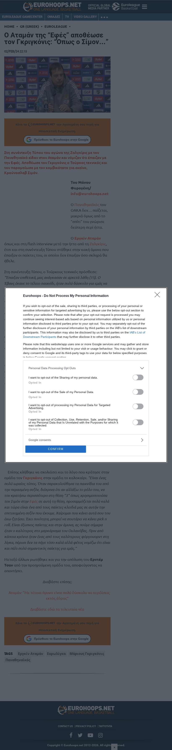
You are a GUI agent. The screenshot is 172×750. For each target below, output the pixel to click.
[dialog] (86, 375)
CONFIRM (56, 449)
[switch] (138, 377)
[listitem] (86, 368)
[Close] (159, 296)
